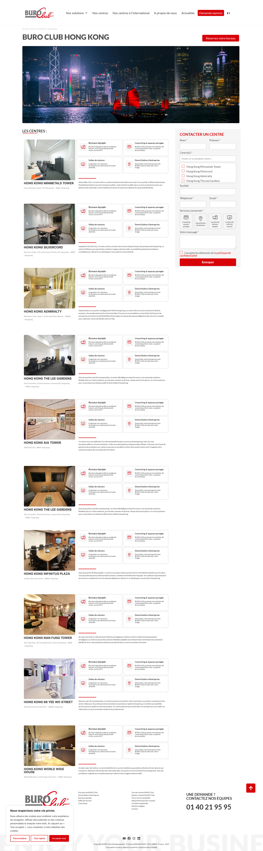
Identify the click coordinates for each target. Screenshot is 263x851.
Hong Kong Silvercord (199, 171)
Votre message (189, 232)
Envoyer (208, 262)
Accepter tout (59, 838)
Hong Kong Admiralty (199, 176)
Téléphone (187, 198)
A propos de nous (165, 13)
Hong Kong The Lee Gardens (203, 180)
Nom (183, 140)
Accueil (25, 29)
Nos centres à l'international (131, 13)
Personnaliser (20, 838)
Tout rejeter (39, 838)
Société (184, 185)
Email (213, 198)
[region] (39, 825)
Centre (32, 29)
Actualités (188, 13)
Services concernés (192, 210)
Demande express (211, 13)
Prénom (214, 140)
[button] (27, 159)
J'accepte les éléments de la (205, 254)
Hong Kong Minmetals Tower (203, 166)
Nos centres (100, 13)
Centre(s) (186, 152)
